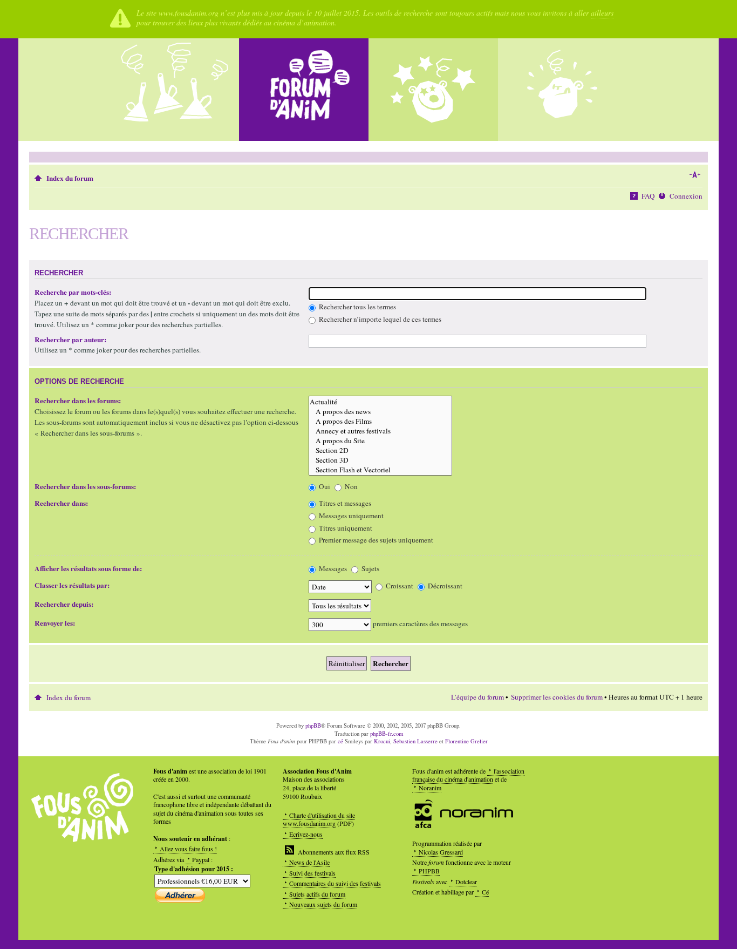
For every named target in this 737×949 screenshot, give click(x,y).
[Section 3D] (380, 460)
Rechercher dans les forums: (78, 400)
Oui (323, 486)
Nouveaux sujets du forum (323, 904)
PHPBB (429, 870)
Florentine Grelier (466, 741)
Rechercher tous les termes (356, 306)
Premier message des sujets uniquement (375, 540)
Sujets (369, 568)
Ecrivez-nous (306, 834)
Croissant (398, 586)
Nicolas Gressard (441, 852)
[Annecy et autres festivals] (380, 431)
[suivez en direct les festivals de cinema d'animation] (433, 89)
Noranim (430, 787)
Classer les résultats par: (72, 585)
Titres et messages (344, 503)
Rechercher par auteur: (70, 339)
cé (340, 741)
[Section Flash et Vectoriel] (380, 469)
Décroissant (444, 586)
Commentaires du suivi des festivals (335, 883)
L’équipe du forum (477, 697)
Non (350, 486)
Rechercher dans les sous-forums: (85, 486)
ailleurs (602, 13)
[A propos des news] (380, 411)
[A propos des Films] (380, 421)
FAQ (648, 196)
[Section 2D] (380, 450)
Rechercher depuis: (64, 604)
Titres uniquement (344, 528)
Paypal (200, 859)
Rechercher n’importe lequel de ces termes (379, 319)
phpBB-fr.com (386, 733)
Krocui (382, 741)
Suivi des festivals (312, 873)
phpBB (313, 725)
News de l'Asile (309, 862)
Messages (332, 568)
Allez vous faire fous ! (188, 848)
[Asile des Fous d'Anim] (174, 89)
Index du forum (69, 178)
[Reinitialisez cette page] (303, 89)
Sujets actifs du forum (317, 894)
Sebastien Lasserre (415, 741)
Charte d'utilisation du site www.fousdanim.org (319, 819)
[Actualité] (380, 401)
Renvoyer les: (55, 623)
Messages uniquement (350, 515)
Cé (485, 891)
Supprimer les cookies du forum (557, 697)
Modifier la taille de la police (694, 175)
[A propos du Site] (380, 440)
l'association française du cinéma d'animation (468, 775)
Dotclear (466, 881)
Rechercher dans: (61, 503)
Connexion (686, 196)
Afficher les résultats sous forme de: (88, 568)
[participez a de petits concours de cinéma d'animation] (562, 89)
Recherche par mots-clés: (73, 292)
